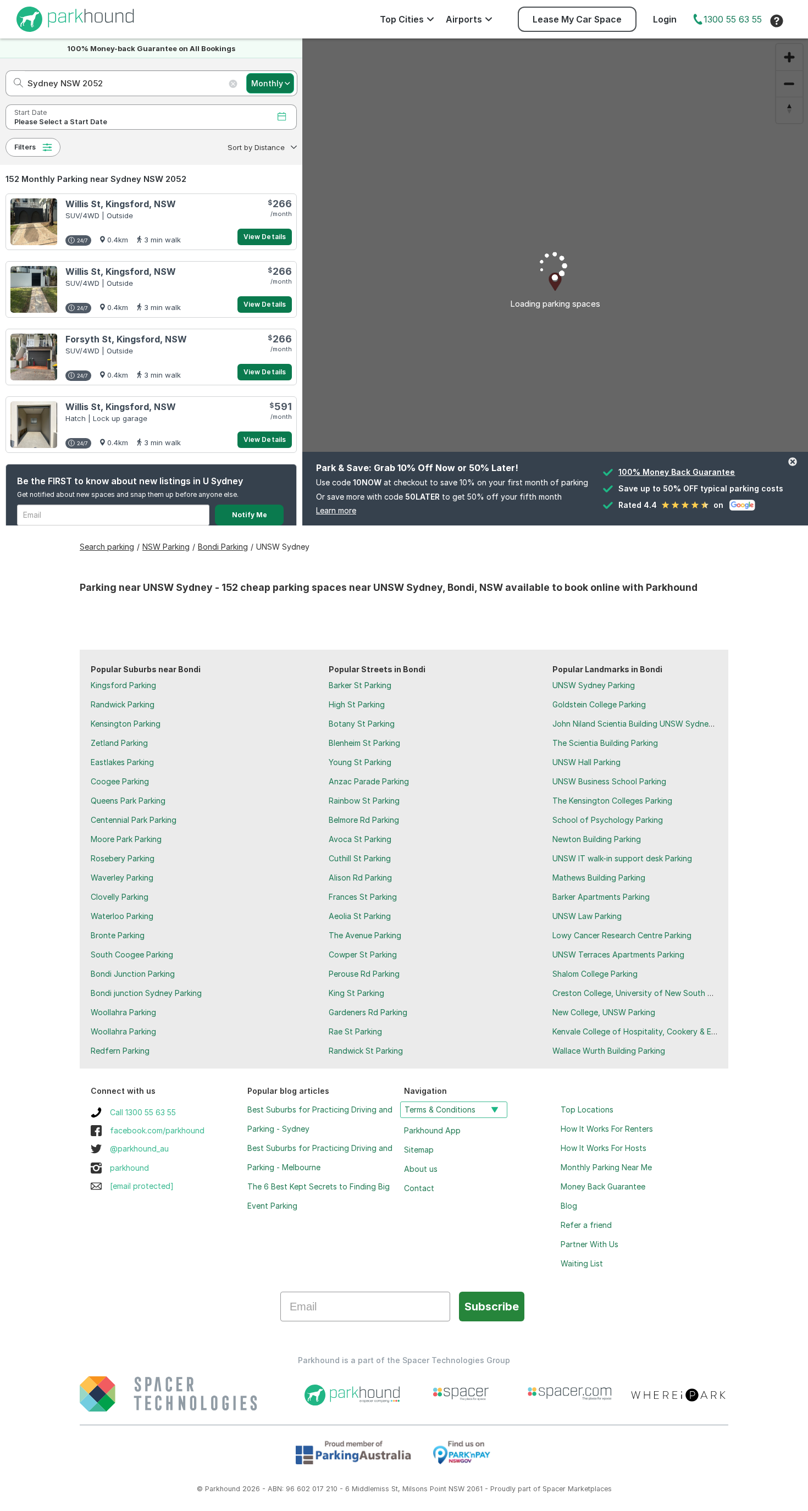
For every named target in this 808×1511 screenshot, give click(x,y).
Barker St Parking (360, 685)
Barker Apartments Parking (601, 896)
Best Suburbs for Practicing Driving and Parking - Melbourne (319, 1157)
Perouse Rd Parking (364, 973)
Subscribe (491, 1306)
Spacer (554, 1489)
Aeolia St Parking (360, 916)
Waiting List (582, 1263)
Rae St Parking (355, 1031)
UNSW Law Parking (587, 916)
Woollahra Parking (123, 1012)
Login (665, 19)
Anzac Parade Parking (369, 781)
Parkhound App (432, 1130)
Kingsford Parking (123, 685)
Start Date (30, 112)
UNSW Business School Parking (609, 781)
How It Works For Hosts (603, 1148)
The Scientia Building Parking (605, 743)
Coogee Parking (120, 781)
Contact (419, 1188)
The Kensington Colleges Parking (612, 800)
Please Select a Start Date (60, 122)
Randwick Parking (122, 704)
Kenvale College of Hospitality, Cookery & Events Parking (656, 1031)
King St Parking (356, 993)
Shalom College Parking (595, 973)
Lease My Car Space (577, 19)
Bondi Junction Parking (133, 973)
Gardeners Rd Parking (368, 1012)
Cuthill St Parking (360, 858)
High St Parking (357, 704)
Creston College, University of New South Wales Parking (655, 993)
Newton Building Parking (596, 839)
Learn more (336, 510)
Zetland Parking (119, 743)
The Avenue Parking (365, 935)
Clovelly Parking (119, 896)
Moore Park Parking (126, 839)
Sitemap (419, 1149)
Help (777, 21)
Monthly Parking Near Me (606, 1167)
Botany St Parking (362, 723)
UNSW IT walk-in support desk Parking (622, 858)
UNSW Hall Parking (586, 762)
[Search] (15, 83)
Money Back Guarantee (603, 1186)
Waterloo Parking (122, 916)
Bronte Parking (118, 935)
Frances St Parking (363, 896)
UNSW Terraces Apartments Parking (618, 954)
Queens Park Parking (128, 800)
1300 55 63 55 (733, 19)
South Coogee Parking (132, 954)
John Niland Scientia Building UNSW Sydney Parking (647, 723)
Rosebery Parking (122, 858)
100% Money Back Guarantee (676, 472)
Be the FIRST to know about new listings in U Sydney (130, 480)
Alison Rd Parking (360, 877)
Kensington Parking (126, 723)
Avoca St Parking (360, 839)
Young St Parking (360, 762)
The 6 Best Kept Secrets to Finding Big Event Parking (318, 1196)
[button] (261, 147)
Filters (25, 147)
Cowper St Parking (363, 954)
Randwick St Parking (366, 1050)
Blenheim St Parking (364, 743)
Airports (464, 19)
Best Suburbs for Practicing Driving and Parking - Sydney (319, 1119)
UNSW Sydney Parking (593, 685)
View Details (264, 237)
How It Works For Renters (607, 1128)
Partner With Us (589, 1244)
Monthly (267, 83)
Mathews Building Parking (598, 877)
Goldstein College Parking (599, 704)
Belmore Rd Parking (364, 819)
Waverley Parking (122, 877)
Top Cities (402, 19)
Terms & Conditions (440, 1109)
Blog (569, 1205)
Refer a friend (586, 1225)
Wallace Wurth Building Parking (608, 1050)
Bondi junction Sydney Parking (146, 993)
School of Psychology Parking (607, 819)
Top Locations (587, 1109)
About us (421, 1169)
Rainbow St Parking (364, 800)
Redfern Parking (120, 1050)
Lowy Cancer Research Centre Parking (621, 935)
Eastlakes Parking (122, 762)
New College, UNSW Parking (603, 1012)
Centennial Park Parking (133, 819)
